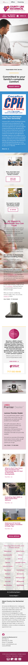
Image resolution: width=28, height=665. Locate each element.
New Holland (20, 570)
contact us (6, 296)
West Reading (8, 585)
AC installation (9, 286)
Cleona (20, 555)
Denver (20, 559)
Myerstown (7, 570)
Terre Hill (7, 581)
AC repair (8, 235)
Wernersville (20, 581)
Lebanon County (8, 566)
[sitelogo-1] (14, 6)
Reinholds (8, 577)
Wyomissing (20, 585)
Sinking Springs (20, 577)
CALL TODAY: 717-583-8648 (11, 299)
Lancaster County (20, 562)
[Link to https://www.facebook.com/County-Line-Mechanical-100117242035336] (3, 634)
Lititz (20, 566)
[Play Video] (14, 386)
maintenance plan (12, 274)
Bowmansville (8, 555)
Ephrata (7, 562)
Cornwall (7, 559)
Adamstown (7, 551)
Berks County (20, 551)
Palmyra (7, 574)
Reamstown (20, 574)
